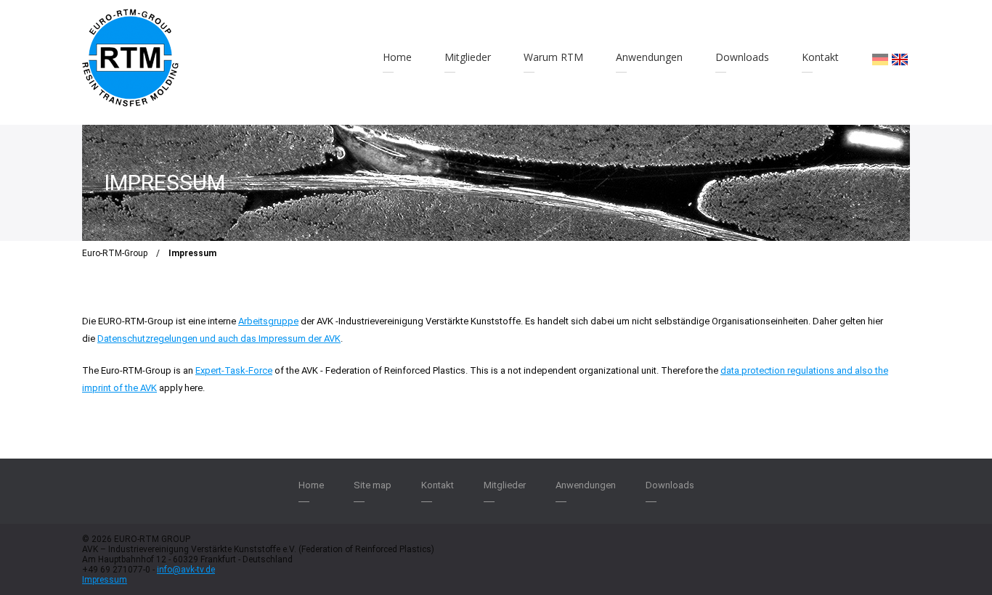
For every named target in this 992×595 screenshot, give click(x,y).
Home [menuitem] (397, 57)
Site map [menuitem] (372, 485)
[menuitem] (880, 59)
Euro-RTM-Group (114, 253)
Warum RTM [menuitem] (553, 57)
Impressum (104, 580)
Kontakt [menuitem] (820, 57)
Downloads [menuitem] (742, 57)
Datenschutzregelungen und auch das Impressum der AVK (219, 338)
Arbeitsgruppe (268, 321)
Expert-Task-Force (233, 370)
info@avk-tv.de (186, 570)
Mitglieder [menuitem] (467, 57)
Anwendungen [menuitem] (649, 57)
